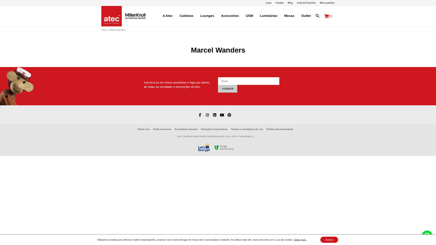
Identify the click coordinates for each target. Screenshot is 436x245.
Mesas (289, 16)
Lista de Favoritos (306, 3)
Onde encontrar (162, 129)
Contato (280, 3)
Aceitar (329, 239)
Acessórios (230, 16)
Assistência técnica (186, 129)
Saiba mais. (300, 239)
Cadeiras (186, 16)
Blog (290, 3)
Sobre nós (144, 129)
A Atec (168, 16)
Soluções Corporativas (214, 129)
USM (249, 16)
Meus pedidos (327, 3)
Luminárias (268, 16)
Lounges (207, 16)
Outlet (306, 16)
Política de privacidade (280, 129)
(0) (330, 16)
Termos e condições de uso (247, 129)
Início (104, 30)
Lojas (268, 3)
